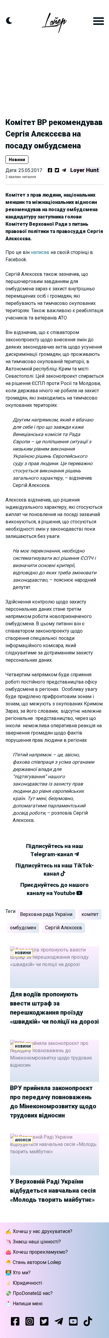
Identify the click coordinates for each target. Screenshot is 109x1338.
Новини (17, 159)
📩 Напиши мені (23, 1303)
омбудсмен (23, 928)
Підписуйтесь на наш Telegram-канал (54, 850)
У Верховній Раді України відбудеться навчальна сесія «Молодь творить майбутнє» (53, 1190)
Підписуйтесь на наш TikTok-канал (54, 869)
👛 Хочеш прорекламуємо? (36, 1252)
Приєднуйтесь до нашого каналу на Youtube (54, 889)
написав (41, 252)
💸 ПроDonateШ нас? (29, 1293)
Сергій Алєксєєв (63, 928)
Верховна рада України (46, 914)
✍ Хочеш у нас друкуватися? (38, 1231)
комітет (89, 914)
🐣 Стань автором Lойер (33, 1262)
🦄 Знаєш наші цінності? (33, 1242)
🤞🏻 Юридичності (23, 1283)
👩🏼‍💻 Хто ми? (18, 1272)
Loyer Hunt (84, 170)
